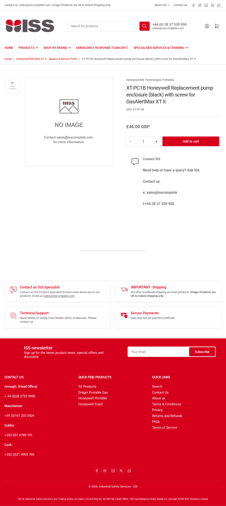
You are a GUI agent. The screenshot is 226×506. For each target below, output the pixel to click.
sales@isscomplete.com (168, 28)
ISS (135, 486)
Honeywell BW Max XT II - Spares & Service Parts (46, 59)
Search (157, 387)
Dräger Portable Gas (93, 392)
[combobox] (108, 26)
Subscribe (202, 352)
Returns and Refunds (167, 416)
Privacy (157, 410)
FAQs (156, 422)
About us (158, 398)
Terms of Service (164, 428)
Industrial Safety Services (115, 486)
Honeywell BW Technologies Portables (150, 79)
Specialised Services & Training (159, 47)
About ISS (160, 5)
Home (8, 47)
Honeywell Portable (92, 398)
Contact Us (180, 5)
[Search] (144, 26)
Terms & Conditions (166, 404)
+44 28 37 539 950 (159, 204)
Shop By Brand (55, 47)
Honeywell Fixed (90, 404)
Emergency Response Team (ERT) (102, 47)
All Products (87, 387)
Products (26, 47)
